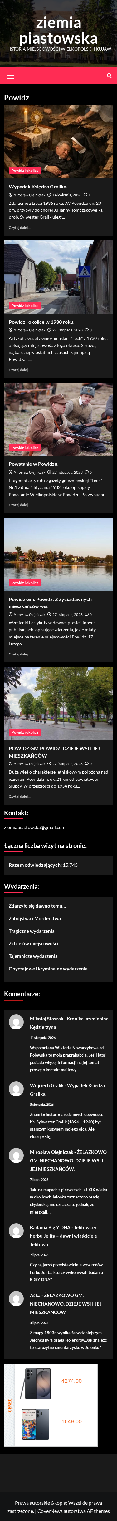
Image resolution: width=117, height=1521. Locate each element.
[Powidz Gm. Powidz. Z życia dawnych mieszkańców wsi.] (58, 554)
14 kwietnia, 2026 (66, 195)
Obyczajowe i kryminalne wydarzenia (48, 968)
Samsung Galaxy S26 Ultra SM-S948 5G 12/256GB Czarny (73, 1374)
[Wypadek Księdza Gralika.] (58, 141)
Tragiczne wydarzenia (32, 931)
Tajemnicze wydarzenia (33, 956)
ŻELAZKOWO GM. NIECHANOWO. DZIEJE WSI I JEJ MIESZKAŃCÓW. (68, 1160)
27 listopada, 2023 (67, 330)
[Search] (109, 75)
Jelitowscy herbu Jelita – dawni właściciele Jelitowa (63, 1236)
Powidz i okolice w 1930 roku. (42, 322)
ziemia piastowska (58, 30)
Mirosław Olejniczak (29, 195)
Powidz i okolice (25, 170)
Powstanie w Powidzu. (34, 464)
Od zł (70, 1381)
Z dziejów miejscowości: (34, 943)
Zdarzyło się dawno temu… (37, 906)
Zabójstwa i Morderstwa (35, 918)
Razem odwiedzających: (36, 865)
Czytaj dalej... (20, 227)
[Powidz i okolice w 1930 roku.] (58, 276)
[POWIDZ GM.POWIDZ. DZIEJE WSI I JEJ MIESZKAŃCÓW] (58, 703)
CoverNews (50, 1511)
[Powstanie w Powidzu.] (58, 419)
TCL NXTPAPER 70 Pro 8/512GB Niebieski (73, 1414)
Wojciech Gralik (47, 1085)
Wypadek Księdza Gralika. (38, 186)
